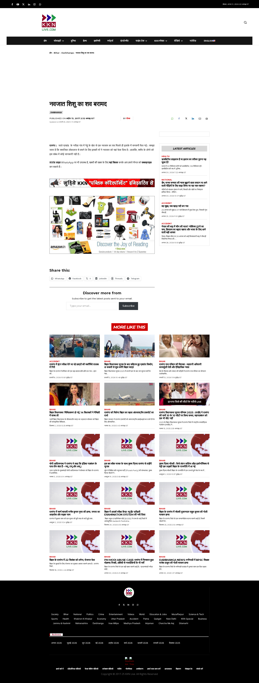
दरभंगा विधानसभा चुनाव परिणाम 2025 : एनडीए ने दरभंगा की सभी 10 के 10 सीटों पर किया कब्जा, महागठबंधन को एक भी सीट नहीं (184, 415)
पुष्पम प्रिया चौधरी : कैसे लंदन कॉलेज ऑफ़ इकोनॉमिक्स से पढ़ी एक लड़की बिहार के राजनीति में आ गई (184, 465)
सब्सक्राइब (147, 162)
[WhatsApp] (172, 119)
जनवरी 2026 (158, 643)
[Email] (200, 119)
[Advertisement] (145, 22)
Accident (167, 203)
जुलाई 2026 (72, 643)
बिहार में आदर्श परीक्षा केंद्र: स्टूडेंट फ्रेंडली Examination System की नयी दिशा (124, 513)
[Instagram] (35, 5)
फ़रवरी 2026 (143, 643)
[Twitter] (23, 5)
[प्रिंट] (207, 119)
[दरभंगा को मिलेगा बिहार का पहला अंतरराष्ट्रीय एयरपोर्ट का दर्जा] (129, 394)
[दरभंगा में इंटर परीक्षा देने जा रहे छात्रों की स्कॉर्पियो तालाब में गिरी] (74, 346)
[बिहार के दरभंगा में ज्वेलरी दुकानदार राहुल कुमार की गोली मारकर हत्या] (184, 493)
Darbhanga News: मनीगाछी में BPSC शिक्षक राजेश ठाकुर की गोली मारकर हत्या (184, 561)
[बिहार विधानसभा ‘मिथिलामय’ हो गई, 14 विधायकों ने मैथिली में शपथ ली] (74, 394)
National (167, 180)
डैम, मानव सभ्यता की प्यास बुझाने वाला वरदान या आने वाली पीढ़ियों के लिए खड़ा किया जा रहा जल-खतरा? (184, 184)
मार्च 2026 (128, 643)
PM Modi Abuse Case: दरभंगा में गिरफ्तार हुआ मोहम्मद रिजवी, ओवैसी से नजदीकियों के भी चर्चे (129, 561)
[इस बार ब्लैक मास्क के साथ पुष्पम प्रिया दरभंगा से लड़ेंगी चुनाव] (129, 445)
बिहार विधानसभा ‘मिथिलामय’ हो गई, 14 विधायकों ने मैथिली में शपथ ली (74, 414)
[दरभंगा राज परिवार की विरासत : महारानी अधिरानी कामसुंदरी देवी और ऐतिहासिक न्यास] (184, 346)
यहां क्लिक (113, 162)
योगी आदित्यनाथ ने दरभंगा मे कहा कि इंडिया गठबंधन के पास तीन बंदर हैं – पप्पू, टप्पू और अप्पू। (73, 465)
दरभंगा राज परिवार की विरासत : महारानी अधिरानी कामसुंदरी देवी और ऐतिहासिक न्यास (180, 366)
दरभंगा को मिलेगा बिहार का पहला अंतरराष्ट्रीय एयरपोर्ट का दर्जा (129, 414)
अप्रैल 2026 (113, 643)
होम (50, 53)
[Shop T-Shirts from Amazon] (102, 225)
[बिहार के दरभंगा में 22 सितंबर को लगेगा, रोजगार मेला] (74, 541)
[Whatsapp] (40, 5)
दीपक (128, 118)
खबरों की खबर (95, 162)
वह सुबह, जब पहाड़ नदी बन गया (175, 206)
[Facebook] (12, 5)
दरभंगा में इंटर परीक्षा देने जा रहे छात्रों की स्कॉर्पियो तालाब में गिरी (74, 366)
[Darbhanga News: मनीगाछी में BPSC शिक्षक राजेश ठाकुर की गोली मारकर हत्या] (184, 541)
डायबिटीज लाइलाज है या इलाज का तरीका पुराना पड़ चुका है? (184, 161)
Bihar (57, 53)
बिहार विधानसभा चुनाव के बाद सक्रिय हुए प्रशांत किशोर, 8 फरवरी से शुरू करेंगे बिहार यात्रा (128, 366)
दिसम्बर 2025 (174, 643)
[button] (245, 22)
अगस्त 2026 (56, 643)
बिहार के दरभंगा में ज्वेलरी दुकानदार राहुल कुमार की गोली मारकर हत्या (183, 513)
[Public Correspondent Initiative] (102, 183)
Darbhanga (67, 53)
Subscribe (128, 305)
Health (166, 156)
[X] (186, 119)
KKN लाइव (55, 162)
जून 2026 (86, 643)
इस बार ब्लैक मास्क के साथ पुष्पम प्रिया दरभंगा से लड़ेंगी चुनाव (128, 465)
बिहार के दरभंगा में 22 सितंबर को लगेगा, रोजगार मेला (72, 559)
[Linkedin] (29, 5)
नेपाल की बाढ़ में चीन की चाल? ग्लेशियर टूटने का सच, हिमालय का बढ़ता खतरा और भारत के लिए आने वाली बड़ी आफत (184, 229)
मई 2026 (99, 643)
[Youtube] (18, 5)
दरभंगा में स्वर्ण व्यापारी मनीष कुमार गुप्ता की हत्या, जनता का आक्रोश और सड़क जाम (74, 513)
